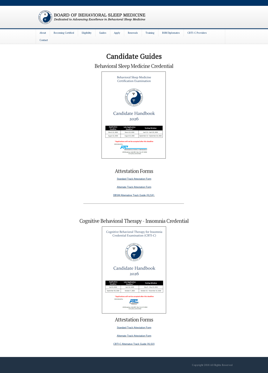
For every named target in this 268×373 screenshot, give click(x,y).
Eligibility (87, 32)
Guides (102, 32)
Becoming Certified (64, 32)
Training (149, 32)
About (43, 32)
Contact (44, 40)
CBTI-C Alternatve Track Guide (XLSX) (134, 344)
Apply (117, 32)
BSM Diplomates (171, 32)
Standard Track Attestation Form (134, 178)
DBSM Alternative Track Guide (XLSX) (134, 195)
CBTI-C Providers (197, 32)
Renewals (133, 32)
